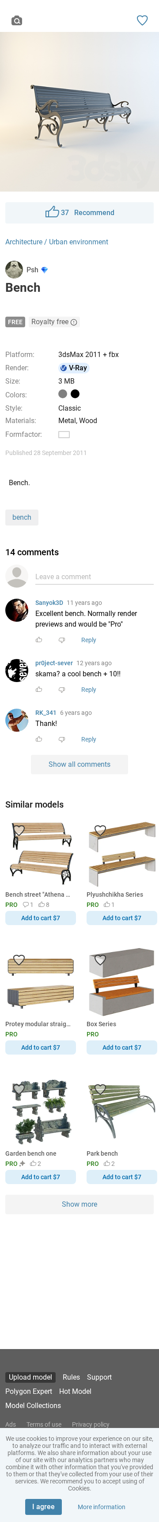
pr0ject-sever (54, 663)
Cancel (50, 775)
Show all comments (79, 764)
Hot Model (75, 1391)
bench (21, 517)
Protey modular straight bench (39, 1024)
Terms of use (43, 1424)
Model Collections (33, 1405)
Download (105, 775)
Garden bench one (31, 1153)
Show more (79, 1204)
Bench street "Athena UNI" (39, 894)
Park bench (102, 1153)
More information (101, 1506)
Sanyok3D (49, 602)
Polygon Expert (28, 1391)
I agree (43, 1506)
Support (99, 1377)
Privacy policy (91, 1424)
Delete (110, 775)
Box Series (101, 1024)
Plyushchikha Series (115, 894)
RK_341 (46, 712)
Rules (71, 1377)
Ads (10, 1424)
